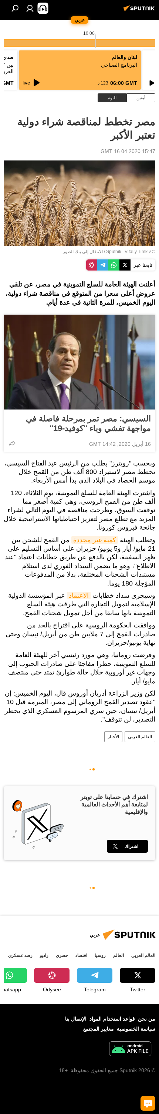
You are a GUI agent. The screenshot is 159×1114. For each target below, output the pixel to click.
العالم (118, 955)
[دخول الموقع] (30, 8)
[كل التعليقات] (148, 1103)
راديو (44, 955)
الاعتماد (79, 595)
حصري (62, 955)
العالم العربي (140, 736)
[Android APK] (130, 1049)
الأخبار (113, 736)
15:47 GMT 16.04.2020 (128, 151)
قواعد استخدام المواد (112, 1019)
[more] (12, 443)
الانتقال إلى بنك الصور (83, 251)
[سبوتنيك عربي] (140, 11)
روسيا (100, 955)
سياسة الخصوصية (136, 1029)
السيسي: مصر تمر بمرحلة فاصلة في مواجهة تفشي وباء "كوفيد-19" (88, 423)
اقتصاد (81, 955)
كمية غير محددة (94, 540)
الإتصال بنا (76, 1019)
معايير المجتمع (98, 1029)
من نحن (146, 1019)
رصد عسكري (20, 955)
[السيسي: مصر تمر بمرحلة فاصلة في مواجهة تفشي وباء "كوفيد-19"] (79, 362)
